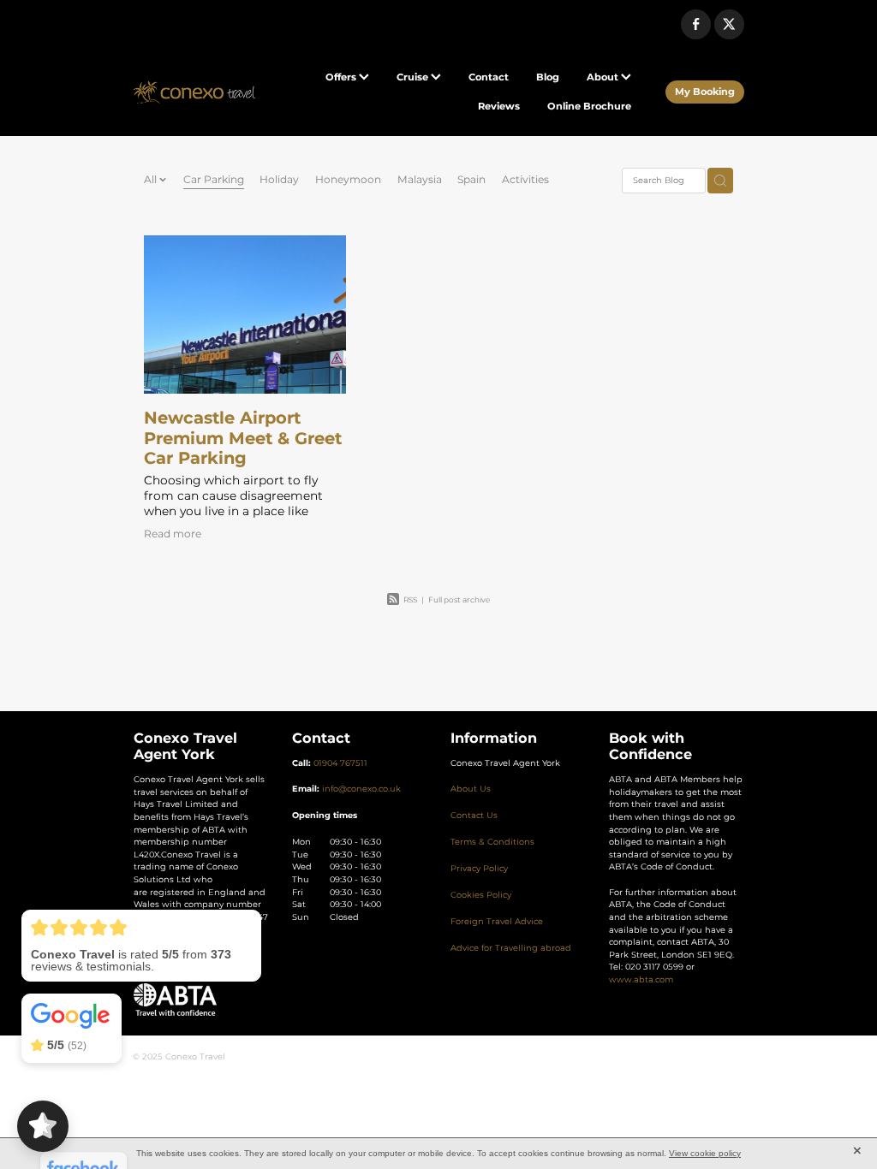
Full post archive (459, 600)
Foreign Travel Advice (496, 922)
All (151, 179)
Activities (525, 180)
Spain (471, 180)
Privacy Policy (479, 868)
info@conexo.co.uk (361, 789)
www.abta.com (641, 980)
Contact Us (474, 815)
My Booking (705, 92)
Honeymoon (348, 180)
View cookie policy (705, 1153)
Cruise (414, 77)
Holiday (279, 180)
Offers (342, 77)
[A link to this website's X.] (729, 24)
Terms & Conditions (492, 842)
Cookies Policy (480, 895)
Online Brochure (589, 106)
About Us (470, 789)
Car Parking (213, 180)
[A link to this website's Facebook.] (696, 24)
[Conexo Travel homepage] (194, 92)
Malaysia (419, 180)
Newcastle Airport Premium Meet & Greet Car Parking (243, 438)
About (604, 77)
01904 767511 (340, 763)
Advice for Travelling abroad (510, 948)
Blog (547, 77)
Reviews (499, 106)
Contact (488, 77)
